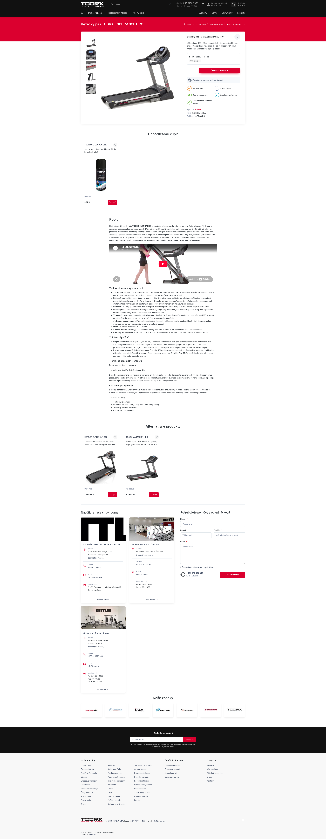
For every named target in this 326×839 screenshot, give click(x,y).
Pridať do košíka (221, 70)
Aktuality (203, 13)
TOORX (198, 109)
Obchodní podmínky (173, 765)
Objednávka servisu (215, 773)
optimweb (92, 835)
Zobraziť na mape (95, 558)
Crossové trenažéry (89, 781)
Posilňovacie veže (115, 773)
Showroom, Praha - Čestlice (145, 544)
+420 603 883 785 (143, 564)
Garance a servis (172, 777)
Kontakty (241, 13)
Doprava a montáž (172, 769)
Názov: (183, 519)
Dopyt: (183, 542)
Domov (188, 24)
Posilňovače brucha (89, 773)
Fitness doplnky (87, 769)
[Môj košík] (233, 4)
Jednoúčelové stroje (89, 789)
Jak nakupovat (171, 773)
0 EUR (241, 4)
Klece (110, 792)
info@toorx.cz (142, 574)
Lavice (110, 789)
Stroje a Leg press (142, 792)
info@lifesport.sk (95, 577)
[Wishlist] (203, 4)
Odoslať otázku (232, 575)
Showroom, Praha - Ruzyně (96, 633)
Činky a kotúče (140, 769)
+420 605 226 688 (95, 656)
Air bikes (111, 765)
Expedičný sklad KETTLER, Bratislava (101, 544)
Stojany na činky (114, 769)
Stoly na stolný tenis (116, 804)
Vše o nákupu (212, 769)
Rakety (83, 804)
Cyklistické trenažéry (116, 781)
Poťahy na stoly (114, 800)
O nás (209, 777)
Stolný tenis (138, 13)
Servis (214, 13)
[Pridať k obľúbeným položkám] (237, 37)
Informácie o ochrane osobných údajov (197, 567)
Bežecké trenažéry (216, 24)
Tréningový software (143, 765)
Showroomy (227, 13)
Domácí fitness (95, 13)
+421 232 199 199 (189, 6)
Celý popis (215, 49)
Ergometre (85, 785)
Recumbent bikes (141, 781)
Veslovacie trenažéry (116, 777)
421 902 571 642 (94, 567)
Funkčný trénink (114, 796)
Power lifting (86, 796)
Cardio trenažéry (141, 796)
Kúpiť (114, 202)
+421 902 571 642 (187, 3)
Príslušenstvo (140, 789)
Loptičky (137, 800)
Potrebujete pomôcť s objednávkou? (208, 80)
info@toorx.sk (159, 821)
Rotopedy (112, 785)
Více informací (103, 600)
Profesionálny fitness (117, 13)
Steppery (84, 777)
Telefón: (218, 530)
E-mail (183, 530)
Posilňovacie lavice (142, 773)
